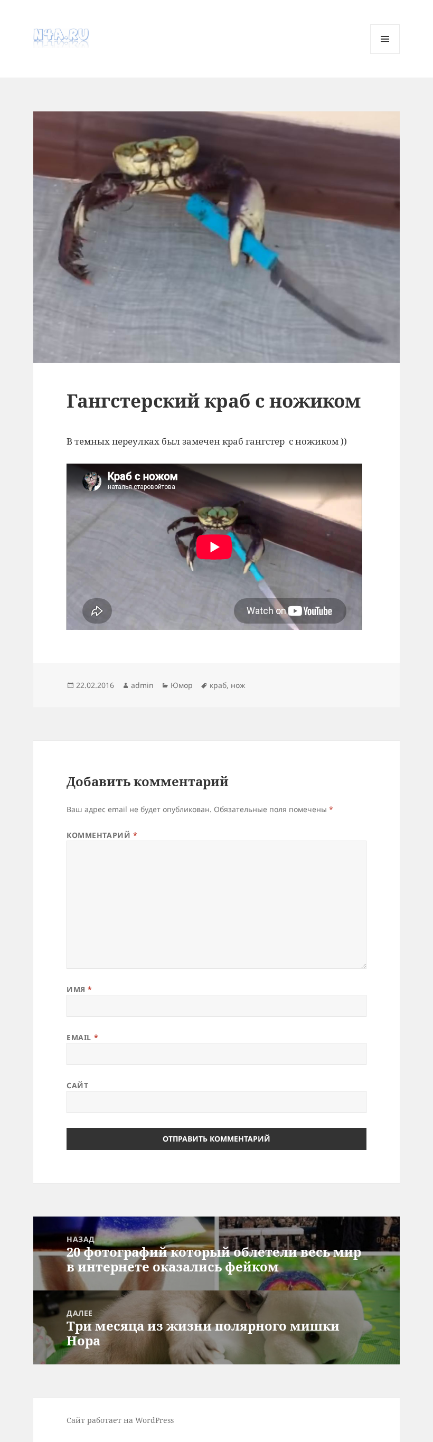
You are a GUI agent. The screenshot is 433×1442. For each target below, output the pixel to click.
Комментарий (102, 835)
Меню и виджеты (385, 53)
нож (238, 685)
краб (218, 685)
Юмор (182, 685)
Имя (79, 989)
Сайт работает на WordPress (120, 1420)
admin (142, 685)
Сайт (77, 1085)
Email (82, 1037)
